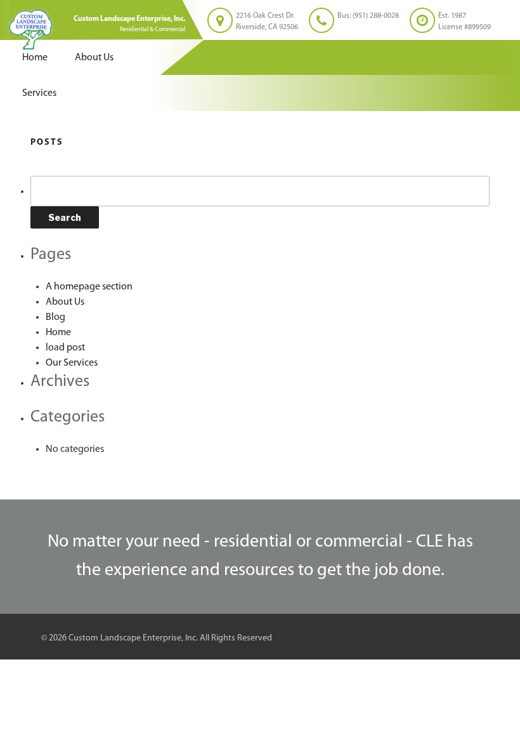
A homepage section (89, 287)
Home (35, 58)
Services (39, 93)
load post (65, 348)
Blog (55, 317)
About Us (94, 58)
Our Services (72, 363)
